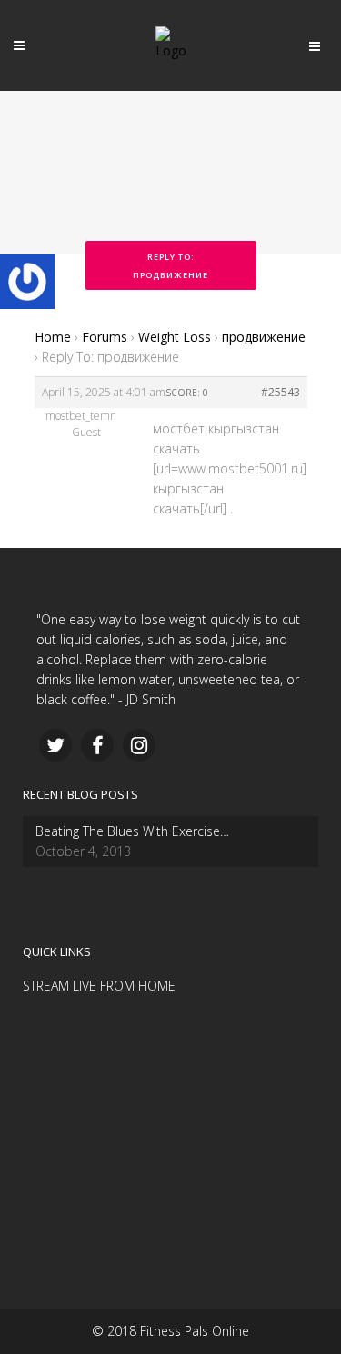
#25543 (280, 392)
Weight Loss (174, 336)
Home (53, 336)
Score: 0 (186, 392)
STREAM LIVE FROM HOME (99, 985)
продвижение (264, 336)
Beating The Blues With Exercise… (132, 831)
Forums (104, 336)
